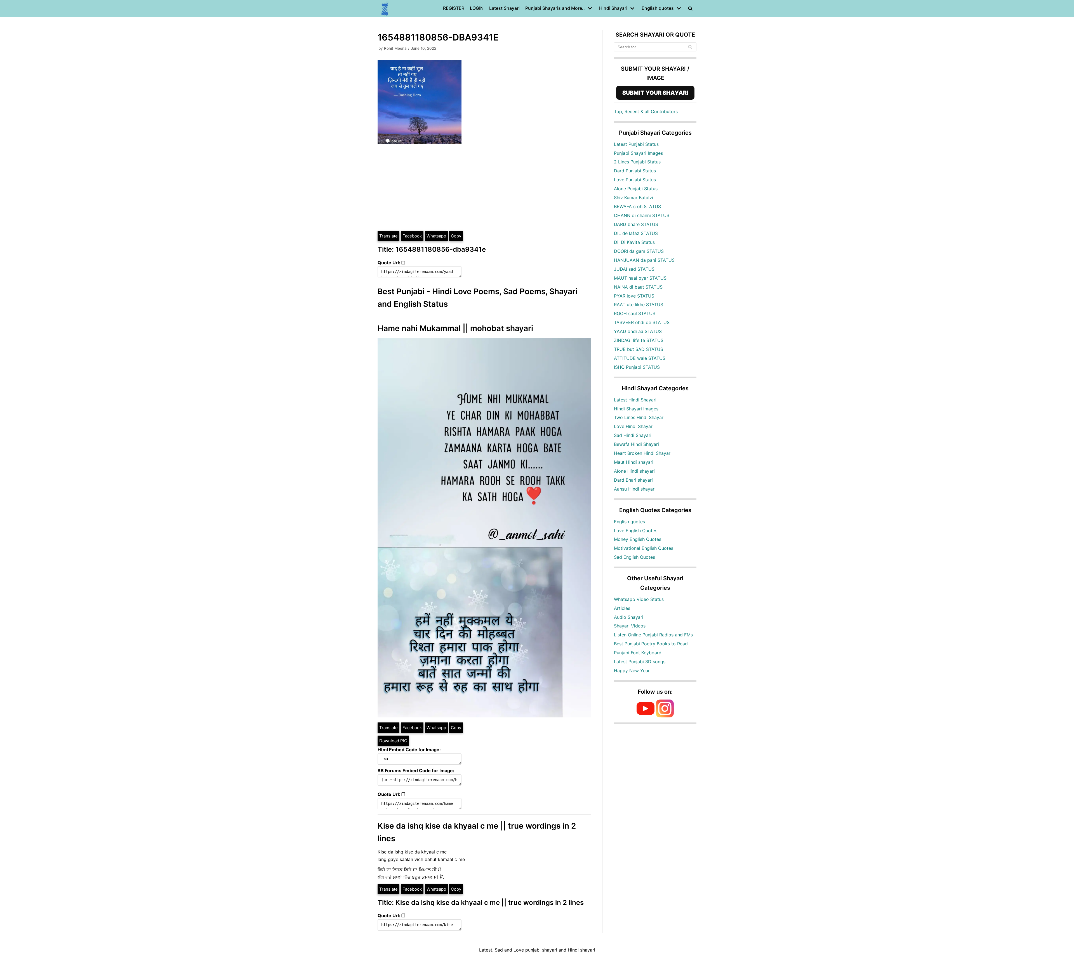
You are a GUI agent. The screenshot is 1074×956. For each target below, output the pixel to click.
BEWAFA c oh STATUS (637, 206)
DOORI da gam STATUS (639, 251)
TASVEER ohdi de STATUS (642, 322)
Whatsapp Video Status (639, 599)
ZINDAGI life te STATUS (638, 340)
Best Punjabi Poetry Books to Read (651, 643)
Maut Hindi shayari (633, 462)
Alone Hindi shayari (634, 471)
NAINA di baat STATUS (638, 287)
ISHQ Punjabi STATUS (637, 367)
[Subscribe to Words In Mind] (645, 716)
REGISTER (453, 8)
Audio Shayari (628, 617)
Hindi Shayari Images (636, 409)
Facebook (412, 236)
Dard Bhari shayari (633, 480)
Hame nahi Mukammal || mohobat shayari (455, 328)
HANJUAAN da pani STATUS (644, 260)
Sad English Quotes (634, 557)
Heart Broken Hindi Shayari (643, 453)
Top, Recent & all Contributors (646, 111)
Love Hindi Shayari (634, 426)
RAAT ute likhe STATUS (638, 304)
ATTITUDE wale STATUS (639, 358)
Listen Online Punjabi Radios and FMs (653, 635)
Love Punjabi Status (635, 179)
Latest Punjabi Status (636, 144)
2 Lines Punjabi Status (637, 162)
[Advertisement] (484, 188)
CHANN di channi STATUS (641, 215)
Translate (388, 236)
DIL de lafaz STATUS (636, 233)
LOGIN (477, 8)
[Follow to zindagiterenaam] (665, 716)
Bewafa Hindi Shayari (636, 444)
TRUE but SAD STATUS (638, 349)
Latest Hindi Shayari (635, 400)
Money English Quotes (637, 539)
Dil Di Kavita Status (634, 242)
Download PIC (393, 740)
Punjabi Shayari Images (638, 153)
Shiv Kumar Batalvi (633, 197)
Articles (622, 608)
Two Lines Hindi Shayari (639, 417)
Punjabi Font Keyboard (637, 652)
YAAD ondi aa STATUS (638, 331)
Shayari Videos (630, 626)
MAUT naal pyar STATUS (640, 278)
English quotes (629, 521)
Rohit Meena (395, 48)
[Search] (690, 46)
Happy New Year (632, 670)
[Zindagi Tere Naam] (385, 8)
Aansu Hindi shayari (635, 489)
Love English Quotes (635, 530)
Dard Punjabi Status (635, 170)
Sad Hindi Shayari (632, 435)
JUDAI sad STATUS (634, 269)
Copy (456, 236)
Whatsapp (436, 236)
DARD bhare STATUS (636, 224)
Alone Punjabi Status (636, 188)
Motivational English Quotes (643, 548)
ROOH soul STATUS (634, 313)
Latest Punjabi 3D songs (639, 661)
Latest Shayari (504, 8)
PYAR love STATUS (634, 296)
